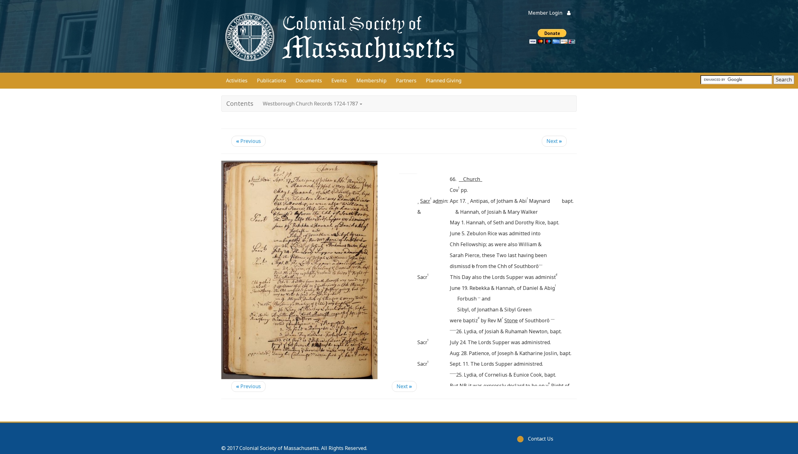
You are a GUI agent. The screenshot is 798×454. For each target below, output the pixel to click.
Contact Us (540, 438)
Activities (237, 80)
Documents (309, 80)
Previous (248, 141)
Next (554, 141)
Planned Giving (443, 80)
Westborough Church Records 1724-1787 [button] (311, 103)
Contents (239, 103)
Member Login (545, 12)
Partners (406, 80)
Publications (271, 80)
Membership (371, 80)
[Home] (338, 36)
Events (339, 80)
